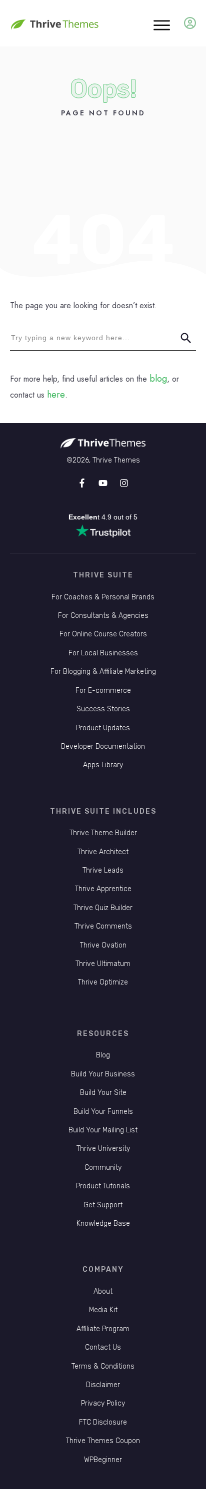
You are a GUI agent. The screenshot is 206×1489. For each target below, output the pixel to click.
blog (158, 378)
